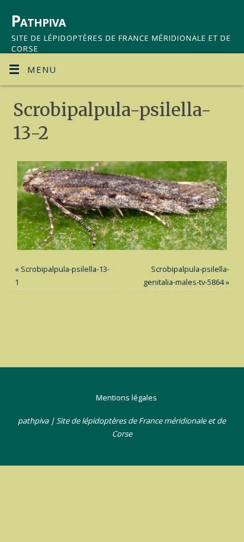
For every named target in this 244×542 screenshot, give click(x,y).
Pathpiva (38, 21)
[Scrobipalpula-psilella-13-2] (122, 205)
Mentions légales (126, 397)
